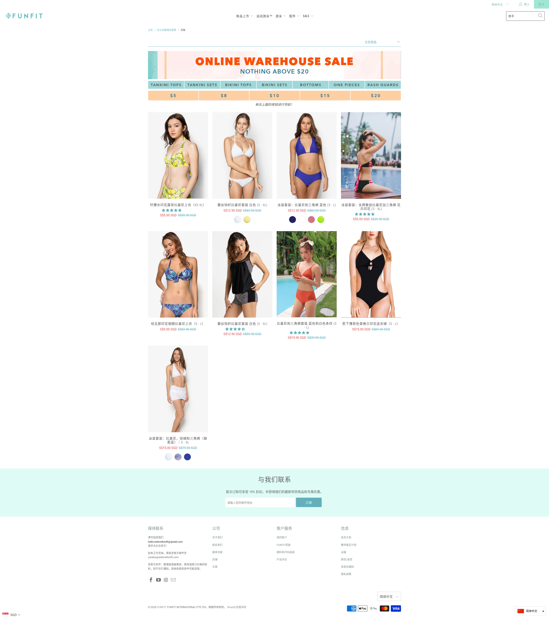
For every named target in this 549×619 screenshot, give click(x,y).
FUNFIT (161, 607)
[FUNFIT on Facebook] (151, 580)
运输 (343, 552)
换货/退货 (346, 559)
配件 (293, 16)
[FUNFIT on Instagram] (166, 580)
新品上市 (243, 16)
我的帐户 (282, 537)
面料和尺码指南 (286, 552)
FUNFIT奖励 (284, 545)
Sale (306, 16)
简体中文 (498, 4)
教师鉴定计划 (348, 545)
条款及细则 (347, 566)
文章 (214, 566)
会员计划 (346, 537)
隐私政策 (346, 574)
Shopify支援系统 (236, 607)
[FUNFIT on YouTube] (158, 580)
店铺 (214, 559)
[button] (171, 210)
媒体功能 (217, 552)
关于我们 (217, 537)
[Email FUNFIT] (173, 580)
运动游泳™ (264, 16)
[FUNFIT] (24, 16)
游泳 (279, 16)
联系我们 (217, 545)
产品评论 (282, 559)
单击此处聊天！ (160, 545)
